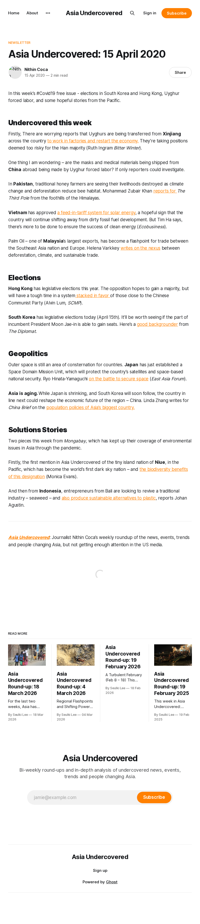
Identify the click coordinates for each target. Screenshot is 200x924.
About (32, 12)
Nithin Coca (36, 69)
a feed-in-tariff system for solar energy (96, 212)
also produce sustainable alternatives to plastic (109, 498)
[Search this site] (132, 13)
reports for (165, 191)
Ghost (111, 881)
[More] (48, 13)
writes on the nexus (140, 248)
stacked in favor (92, 295)
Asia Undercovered (94, 13)
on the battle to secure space (118, 378)
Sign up (100, 870)
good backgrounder (157, 324)
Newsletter (19, 42)
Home (13, 12)
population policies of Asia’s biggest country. (90, 407)
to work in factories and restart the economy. (93, 140)
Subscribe (176, 13)
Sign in (149, 12)
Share (180, 72)
